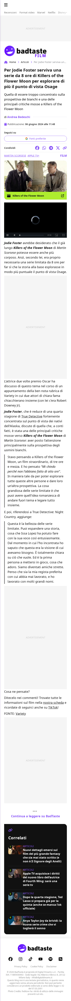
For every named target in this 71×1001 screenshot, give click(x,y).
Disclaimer (51, 966)
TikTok (53, 707)
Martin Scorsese (15, 155)
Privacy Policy (20, 966)
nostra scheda (53, 702)
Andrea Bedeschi (18, 117)
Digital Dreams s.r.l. (46, 972)
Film (63, 156)
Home (12, 62)
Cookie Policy (37, 966)
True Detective (31, 416)
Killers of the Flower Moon (28, 195)
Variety (21, 713)
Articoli (25, 62)
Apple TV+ (33, 155)
